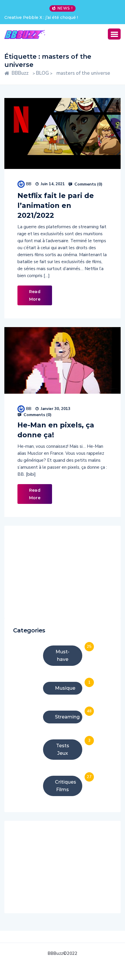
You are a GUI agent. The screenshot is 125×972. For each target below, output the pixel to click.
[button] (114, 34)
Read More (34, 295)
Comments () (87, 184)
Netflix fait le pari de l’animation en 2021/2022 (55, 205)
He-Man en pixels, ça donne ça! (55, 430)
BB (28, 184)
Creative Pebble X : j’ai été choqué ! (41, 17)
